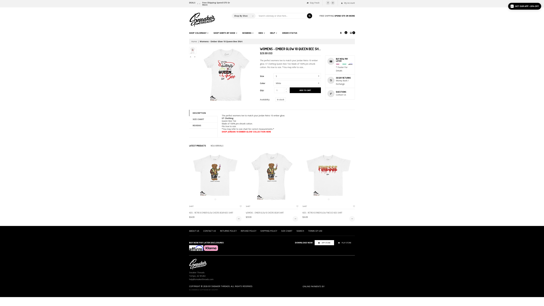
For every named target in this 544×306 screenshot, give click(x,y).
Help (272, 33)
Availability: (265, 99)
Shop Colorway (197, 33)
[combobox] (281, 16)
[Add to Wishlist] (241, 206)
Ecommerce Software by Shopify (203, 290)
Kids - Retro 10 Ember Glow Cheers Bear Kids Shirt (211, 213)
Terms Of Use (315, 231)
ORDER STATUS (289, 33)
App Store (326, 243)
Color (262, 83)
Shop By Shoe (241, 15)
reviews (197, 125)
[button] (524, 6)
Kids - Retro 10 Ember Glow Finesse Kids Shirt (322, 213)
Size (262, 76)
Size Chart (198, 119)
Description (199, 113)
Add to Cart (305, 90)
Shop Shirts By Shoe (224, 33)
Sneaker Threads (220, 286)
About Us (194, 231)
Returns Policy (228, 231)
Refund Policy (248, 231)
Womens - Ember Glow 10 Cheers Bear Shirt (265, 213)
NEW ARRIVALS (217, 145)
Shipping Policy (268, 231)
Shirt (191, 206)
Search (300, 231)
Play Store (346, 243)
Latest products (197, 145)
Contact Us (209, 231)
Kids (261, 33)
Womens (246, 33)
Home (194, 41)
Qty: (262, 90)
